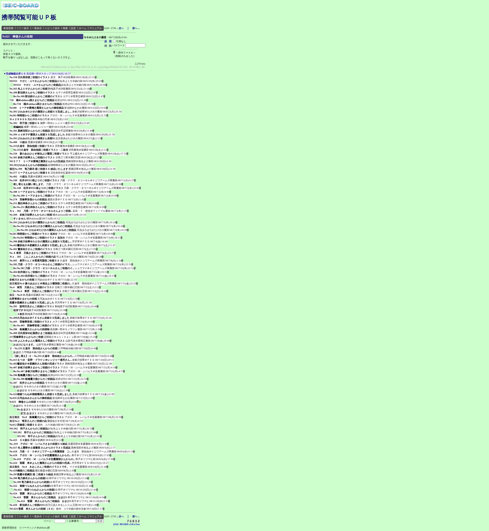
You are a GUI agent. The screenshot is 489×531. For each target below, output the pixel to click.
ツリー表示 (22, 28)
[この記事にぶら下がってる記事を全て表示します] (8, 78)
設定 (73, 28)
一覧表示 (37, 28)
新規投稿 (8, 28)
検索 (65, 28)
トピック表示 (52, 28)
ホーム (82, 28)
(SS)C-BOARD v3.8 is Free (126, 524)
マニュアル (95, 28)
